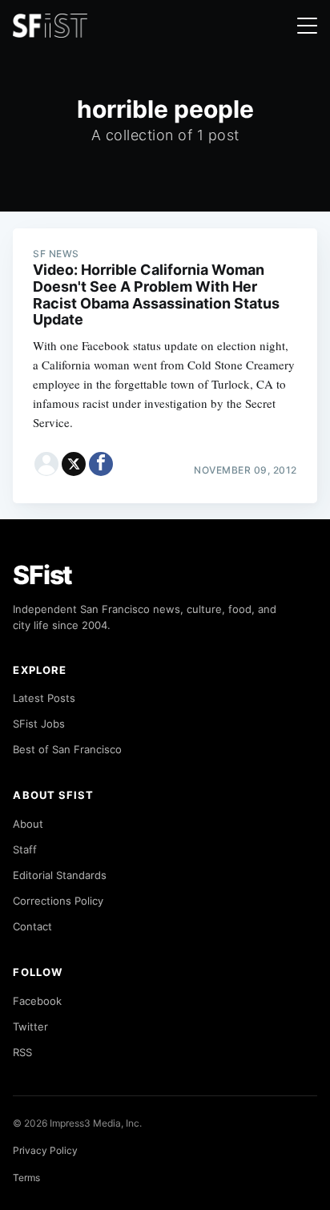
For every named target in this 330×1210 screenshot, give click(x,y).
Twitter (30, 1026)
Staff (25, 849)
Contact (32, 926)
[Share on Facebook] (101, 464)
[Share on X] (73, 464)
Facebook (37, 1000)
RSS (22, 1052)
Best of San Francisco (67, 749)
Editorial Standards (60, 875)
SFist (42, 575)
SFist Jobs (39, 723)
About (28, 823)
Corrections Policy (58, 900)
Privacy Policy (45, 1150)
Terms (26, 1178)
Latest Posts (44, 698)
